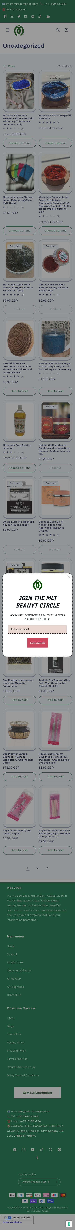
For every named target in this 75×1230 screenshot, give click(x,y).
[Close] (69, 577)
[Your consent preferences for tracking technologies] (69, 1224)
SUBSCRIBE (37, 643)
